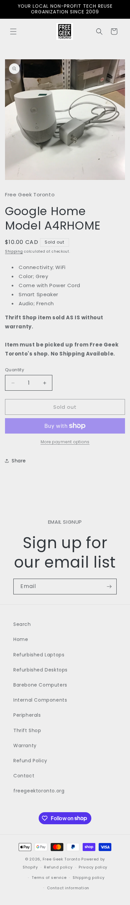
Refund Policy (30, 760)
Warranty (25, 745)
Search (22, 624)
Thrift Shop (27, 730)
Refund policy (58, 867)
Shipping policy (89, 877)
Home (20, 639)
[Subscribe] (109, 586)
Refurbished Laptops (38, 654)
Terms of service (49, 877)
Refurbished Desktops (40, 669)
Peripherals (27, 715)
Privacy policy (93, 867)
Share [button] (19, 460)
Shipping (14, 251)
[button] (13, 31)
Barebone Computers (40, 685)
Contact (23, 775)
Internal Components (40, 700)
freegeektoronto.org (38, 790)
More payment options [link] (65, 442)
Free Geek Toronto (61, 859)
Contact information (68, 888)
